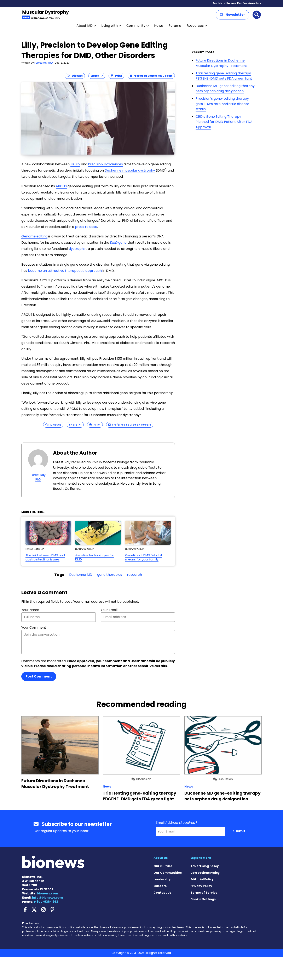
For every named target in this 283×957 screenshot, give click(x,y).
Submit (238, 831)
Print (117, 75)
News (158, 25)
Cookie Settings (203, 899)
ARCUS (61, 186)
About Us (161, 858)
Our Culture (163, 866)
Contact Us (162, 892)
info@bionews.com (47, 897)
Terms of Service (204, 892)
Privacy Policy (201, 886)
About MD (84, 25)
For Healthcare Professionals (236, 3)
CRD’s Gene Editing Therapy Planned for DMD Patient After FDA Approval (224, 121)
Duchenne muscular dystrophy (130, 170)
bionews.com (47, 893)
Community (135, 25)
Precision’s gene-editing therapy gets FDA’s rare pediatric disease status (222, 103)
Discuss (76, 75)
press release (86, 226)
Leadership (162, 879)
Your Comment (33, 627)
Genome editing (34, 236)
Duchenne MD (80, 574)
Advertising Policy (204, 866)
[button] (232, 14)
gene (118, 242)
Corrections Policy (205, 873)
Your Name (30, 609)
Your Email (109, 609)
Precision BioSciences (105, 164)
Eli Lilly (75, 164)
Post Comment (38, 676)
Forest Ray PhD (43, 62)
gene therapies (109, 574)
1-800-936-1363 (46, 902)
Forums (175, 25)
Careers (160, 886)
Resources (195, 25)
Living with (109, 25)
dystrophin (77, 248)
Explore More (200, 858)
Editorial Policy (202, 879)
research (134, 574)
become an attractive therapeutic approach (65, 270)
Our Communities (168, 873)
